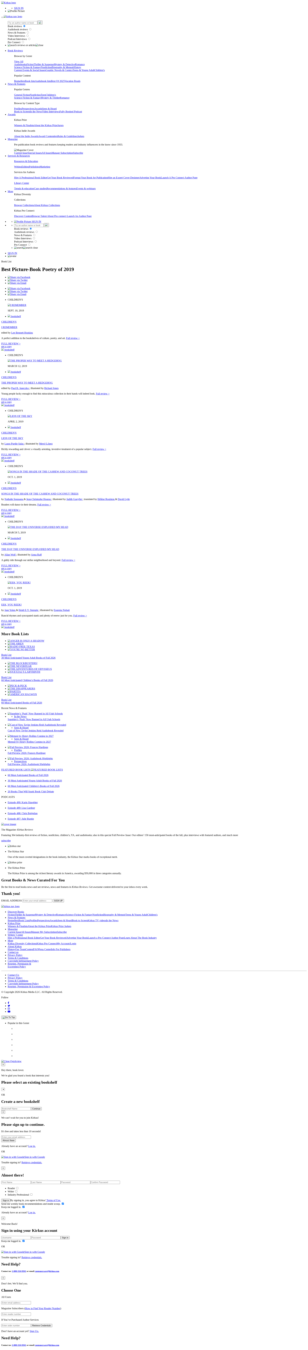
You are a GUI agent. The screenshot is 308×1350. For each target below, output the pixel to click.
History (77, 67)
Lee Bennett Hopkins (22, 332)
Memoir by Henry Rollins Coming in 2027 (29, 741)
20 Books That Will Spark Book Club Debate (31, 791)
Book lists (30, 81)
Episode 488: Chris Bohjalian (23, 813)
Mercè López (46, 443)
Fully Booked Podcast (71, 111)
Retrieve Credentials (41, 1325)
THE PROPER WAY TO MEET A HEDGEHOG (27, 382)
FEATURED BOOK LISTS (16, 769)
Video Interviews (17, 35)
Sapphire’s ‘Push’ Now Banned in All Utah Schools (34, 719)
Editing (25, 166)
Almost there (8, 1140)
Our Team (20, 949)
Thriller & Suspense (44, 64)
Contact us (13, 952)
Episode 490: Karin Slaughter (23, 802)
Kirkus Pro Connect (47, 943)
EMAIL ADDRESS (11, 900)
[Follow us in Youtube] (9, 1011)
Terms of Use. (53, 1200)
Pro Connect (14, 42)
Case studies (40, 188)
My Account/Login (66, 943)
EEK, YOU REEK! (11, 604)
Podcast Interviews (17, 39)
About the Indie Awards (26, 136)
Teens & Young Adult (83, 70)
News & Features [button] (16, 84)
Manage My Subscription (44, 932)
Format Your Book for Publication (90, 177)
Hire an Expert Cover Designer (123, 177)
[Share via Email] (17, 283)
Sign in (6, 1200)
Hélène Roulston (106, 499)
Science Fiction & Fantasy (27, 67)
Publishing (34, 166)
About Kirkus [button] (15, 946)
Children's (99, 70)
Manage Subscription (62, 153)
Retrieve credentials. (31, 1162)
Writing (18, 166)
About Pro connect (57, 216)
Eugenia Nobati (62, 610)
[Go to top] (8, 1017)
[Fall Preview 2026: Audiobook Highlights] (30, 758)
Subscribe (78, 153)
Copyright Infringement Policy (23, 960)
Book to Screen (22, 111)
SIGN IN (19, 8)
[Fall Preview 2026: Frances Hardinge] (28, 747)
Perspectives (28, 108)
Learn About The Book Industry (140, 937)
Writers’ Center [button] (15, 935)
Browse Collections (24, 205)
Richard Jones (51, 388)
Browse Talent (39, 216)
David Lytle (124, 499)
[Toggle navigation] (2, 17)
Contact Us (13, 975)
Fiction (30, 64)
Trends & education (24, 188)
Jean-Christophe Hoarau (38, 499)
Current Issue (21, 153)
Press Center (44, 949)
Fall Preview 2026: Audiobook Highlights (29, 764)
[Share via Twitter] (18, 280)
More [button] (10, 191)
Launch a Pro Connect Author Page (106, 937)
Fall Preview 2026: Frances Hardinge (27, 753)
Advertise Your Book (150, 177)
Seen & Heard (49, 108)
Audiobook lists (43, 81)
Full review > (73, 338)
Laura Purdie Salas (14, 443)
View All (18, 61)
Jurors (60, 125)
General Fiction (22, 94)
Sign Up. (34, 1331)
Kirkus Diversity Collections (22, 943)
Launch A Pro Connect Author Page (179, 177)
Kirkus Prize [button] (14, 923)
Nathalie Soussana (14, 499)
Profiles (18, 108)
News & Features (17, 32)
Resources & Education (26, 161)
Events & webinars (86, 188)
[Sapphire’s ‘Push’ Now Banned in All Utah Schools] (35, 713)
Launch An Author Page (79, 216)
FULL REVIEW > (11, 343)
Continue (36, 1109)
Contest (29, 949)
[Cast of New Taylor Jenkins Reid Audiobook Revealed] (37, 724)
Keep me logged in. (11, 1207)
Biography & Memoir (63, 67)
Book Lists (24, 920)
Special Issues (35, 153)
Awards (38, 108)
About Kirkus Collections (47, 205)
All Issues (47, 153)
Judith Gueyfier (74, 499)
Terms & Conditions (18, 958)
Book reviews (15, 26)
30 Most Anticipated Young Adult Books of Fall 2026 (28, 657)
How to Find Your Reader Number (42, 1308)
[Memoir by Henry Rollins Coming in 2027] (31, 736)
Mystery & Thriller (50, 97)
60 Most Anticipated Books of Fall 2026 (21, 702)
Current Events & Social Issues (30, 70)
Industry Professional (19, 1194)
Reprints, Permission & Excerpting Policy (19, 965)
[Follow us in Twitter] (9, 1005)
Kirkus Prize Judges (61, 926)
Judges (80, 136)
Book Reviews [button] (15, 50)
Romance (80, 64)
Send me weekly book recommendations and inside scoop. (31, 1203)
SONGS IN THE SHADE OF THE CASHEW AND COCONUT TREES (39, 493)
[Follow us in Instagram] (9, 1008)
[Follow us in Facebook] (8, 1003)
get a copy (6, 346)
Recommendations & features (61, 188)
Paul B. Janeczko (20, 388)
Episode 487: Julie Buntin (21, 818)
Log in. (32, 1146)
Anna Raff (36, 554)
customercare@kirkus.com (47, 1271)
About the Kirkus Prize (45, 125)
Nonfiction (46, 67)
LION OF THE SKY (12, 438)
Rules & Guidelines (67, 136)
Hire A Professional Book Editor (30, 177)
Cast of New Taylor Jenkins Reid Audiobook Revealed (36, 730)
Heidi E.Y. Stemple (29, 610)
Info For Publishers (60, 949)
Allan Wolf (10, 554)
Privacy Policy (15, 955)
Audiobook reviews (18, 29)
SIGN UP (58, 901)
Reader (12, 1188)
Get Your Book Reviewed (60, 177)
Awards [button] (12, 114)
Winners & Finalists (24, 125)
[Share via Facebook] (19, 277)
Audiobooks (20, 64)
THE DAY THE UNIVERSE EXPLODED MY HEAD (30, 549)
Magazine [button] (13, 139)
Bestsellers (19, 81)
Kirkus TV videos (97, 920)
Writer (11, 1191)
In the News (36, 111)
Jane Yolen (10, 610)
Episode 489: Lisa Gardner (21, 808)
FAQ (35, 949)
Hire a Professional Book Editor (24, 937)
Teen (43, 94)
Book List (6, 655)
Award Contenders (47, 136)
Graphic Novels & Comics (59, 70)
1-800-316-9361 (19, 1271)
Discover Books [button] (16, 911)
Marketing (45, 166)
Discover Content (23, 216)
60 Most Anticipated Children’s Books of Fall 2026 (27, 680)
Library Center (21, 183)
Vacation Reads (72, 81)
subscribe (6, 840)
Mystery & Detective (64, 64)
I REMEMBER (9, 327)
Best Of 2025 (58, 81)
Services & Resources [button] (19, 155)
